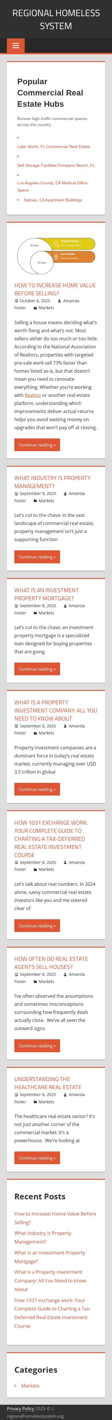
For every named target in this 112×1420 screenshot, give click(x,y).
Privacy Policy (21, 1408)
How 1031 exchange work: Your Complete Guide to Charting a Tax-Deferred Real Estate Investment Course (51, 838)
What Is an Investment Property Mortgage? (46, 594)
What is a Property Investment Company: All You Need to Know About (55, 710)
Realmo (33, 395)
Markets (46, 307)
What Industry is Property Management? (52, 481)
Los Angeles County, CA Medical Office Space (52, 186)
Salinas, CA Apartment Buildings (53, 200)
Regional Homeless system (56, 19)
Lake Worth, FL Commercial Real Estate (53, 146)
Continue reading (36, 445)
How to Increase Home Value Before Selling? (55, 289)
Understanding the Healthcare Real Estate (48, 1082)
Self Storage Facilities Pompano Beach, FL (56, 165)
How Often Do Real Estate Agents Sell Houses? (51, 962)
